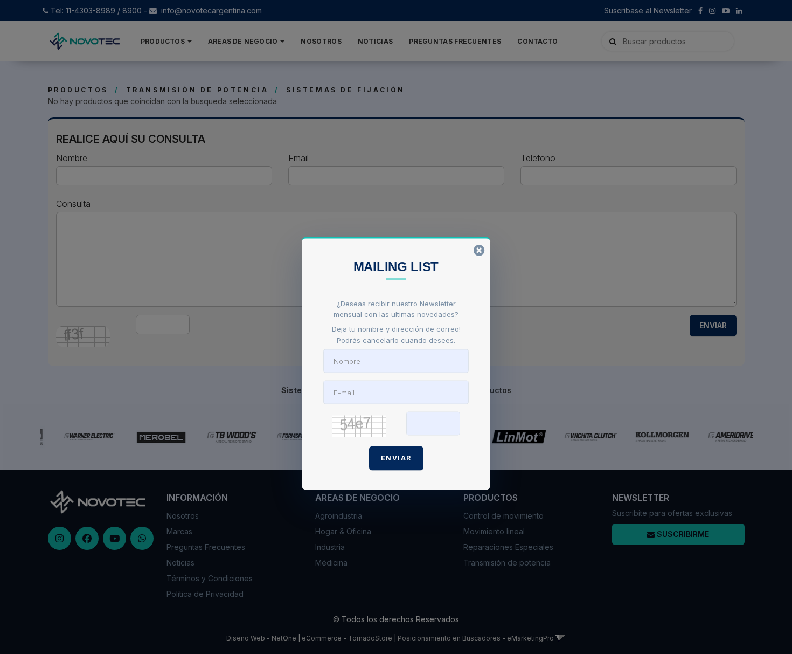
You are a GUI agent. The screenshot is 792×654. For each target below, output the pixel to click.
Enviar (396, 457)
